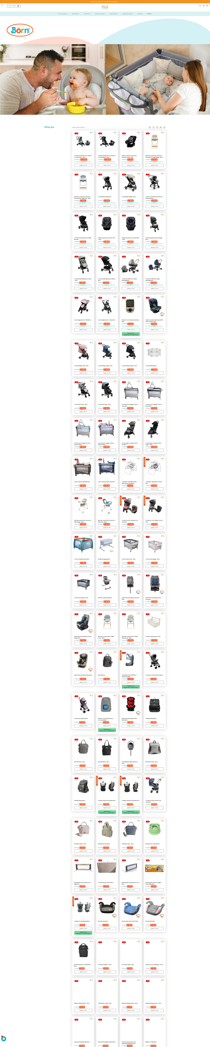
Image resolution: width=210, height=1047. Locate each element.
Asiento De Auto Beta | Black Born (83, 675)
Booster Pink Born (150, 921)
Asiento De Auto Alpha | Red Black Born (129, 719)
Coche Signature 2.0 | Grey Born (106, 320)
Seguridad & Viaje (127, 14)
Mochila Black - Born (103, 762)
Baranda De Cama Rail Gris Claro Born (131, 883)
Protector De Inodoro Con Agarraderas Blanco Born (129, 1042)
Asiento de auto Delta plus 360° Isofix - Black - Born (154, 320)
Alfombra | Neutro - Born (104, 964)
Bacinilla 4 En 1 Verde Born (152, 844)
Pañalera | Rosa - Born (80, 844)
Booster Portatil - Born (152, 762)
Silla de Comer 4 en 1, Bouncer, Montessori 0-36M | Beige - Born (154, 156)
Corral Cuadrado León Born (81, 559)
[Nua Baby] (105, 7)
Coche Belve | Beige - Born (129, 197)
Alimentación (75, 14)
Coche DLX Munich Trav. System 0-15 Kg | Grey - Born (82, 156)
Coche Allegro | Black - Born (129, 366)
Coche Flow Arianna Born (81, 718)
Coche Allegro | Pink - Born (81, 366)
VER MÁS (149, 14)
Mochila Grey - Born (79, 762)
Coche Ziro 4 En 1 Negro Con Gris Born (154, 521)
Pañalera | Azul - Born (127, 844)
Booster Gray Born (103, 921)
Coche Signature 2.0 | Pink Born (82, 320)
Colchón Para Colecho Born (105, 882)
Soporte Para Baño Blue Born (82, 1042)
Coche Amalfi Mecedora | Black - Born (107, 279)
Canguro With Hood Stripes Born (107, 800)
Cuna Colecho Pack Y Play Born (106, 482)
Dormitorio (87, 14)
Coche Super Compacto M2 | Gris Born (130, 444)
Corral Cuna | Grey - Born (129, 559)
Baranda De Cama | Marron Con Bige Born (83, 883)
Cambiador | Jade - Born (104, 1003)
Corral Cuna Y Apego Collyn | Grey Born (130, 405)
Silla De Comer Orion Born (105, 598)
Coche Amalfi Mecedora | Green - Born (83, 279)
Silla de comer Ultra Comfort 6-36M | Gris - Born (106, 521)
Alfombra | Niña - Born (128, 964)
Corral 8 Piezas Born (151, 366)
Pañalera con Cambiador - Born (154, 964)
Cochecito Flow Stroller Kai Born (154, 675)
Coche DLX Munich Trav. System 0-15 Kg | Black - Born (106, 156)
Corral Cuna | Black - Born (81, 598)
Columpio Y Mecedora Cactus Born (154, 482)
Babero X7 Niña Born (151, 1042)
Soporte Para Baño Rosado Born (106, 1042)
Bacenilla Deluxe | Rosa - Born (130, 1003)
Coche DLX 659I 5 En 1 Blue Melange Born (153, 279)
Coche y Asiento (62, 14)
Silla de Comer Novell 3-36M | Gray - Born (106, 637)
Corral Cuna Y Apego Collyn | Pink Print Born (106, 444)
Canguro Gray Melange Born (82, 921)
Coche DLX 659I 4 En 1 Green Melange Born (129, 279)
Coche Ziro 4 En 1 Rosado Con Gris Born (130, 521)
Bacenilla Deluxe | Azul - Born (153, 1003)
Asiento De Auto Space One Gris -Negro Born (83, 637)
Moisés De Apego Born (104, 559)
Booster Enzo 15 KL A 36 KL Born (130, 921)
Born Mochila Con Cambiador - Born (82, 965)
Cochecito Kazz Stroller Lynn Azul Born (153, 801)
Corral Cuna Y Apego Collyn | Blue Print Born (82, 444)
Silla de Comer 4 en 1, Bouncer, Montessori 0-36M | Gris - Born (82, 197)
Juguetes (139, 14)
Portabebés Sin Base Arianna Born (129, 762)
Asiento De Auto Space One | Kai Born (130, 598)
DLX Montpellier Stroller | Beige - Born (154, 238)
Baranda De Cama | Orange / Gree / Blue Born (153, 883)
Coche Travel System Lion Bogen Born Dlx (83, 238)
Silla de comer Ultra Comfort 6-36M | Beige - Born (82, 521)
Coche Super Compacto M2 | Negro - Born (153, 444)
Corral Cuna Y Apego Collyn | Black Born (154, 405)
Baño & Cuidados (100, 14)
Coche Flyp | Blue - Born (104, 404)
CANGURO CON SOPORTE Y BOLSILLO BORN (129, 676)
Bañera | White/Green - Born (81, 1003)
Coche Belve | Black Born (104, 197)
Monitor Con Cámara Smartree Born (130, 320)
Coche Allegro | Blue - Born (105, 366)
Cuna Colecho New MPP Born (82, 482)
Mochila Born (101, 675)
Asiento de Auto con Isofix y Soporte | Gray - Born (129, 156)
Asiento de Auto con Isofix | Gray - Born (107, 238)
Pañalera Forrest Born (104, 844)
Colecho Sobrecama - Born (153, 636)
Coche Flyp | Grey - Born (80, 404)
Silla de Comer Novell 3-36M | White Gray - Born (130, 637)
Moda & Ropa (113, 14)
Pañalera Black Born (151, 718)
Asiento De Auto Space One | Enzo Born (153, 598)
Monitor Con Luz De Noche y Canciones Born (105, 719)
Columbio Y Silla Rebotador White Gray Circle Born (129, 482)
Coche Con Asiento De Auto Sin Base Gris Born (154, 197)
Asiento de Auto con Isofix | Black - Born (131, 238)
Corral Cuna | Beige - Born (153, 559)
